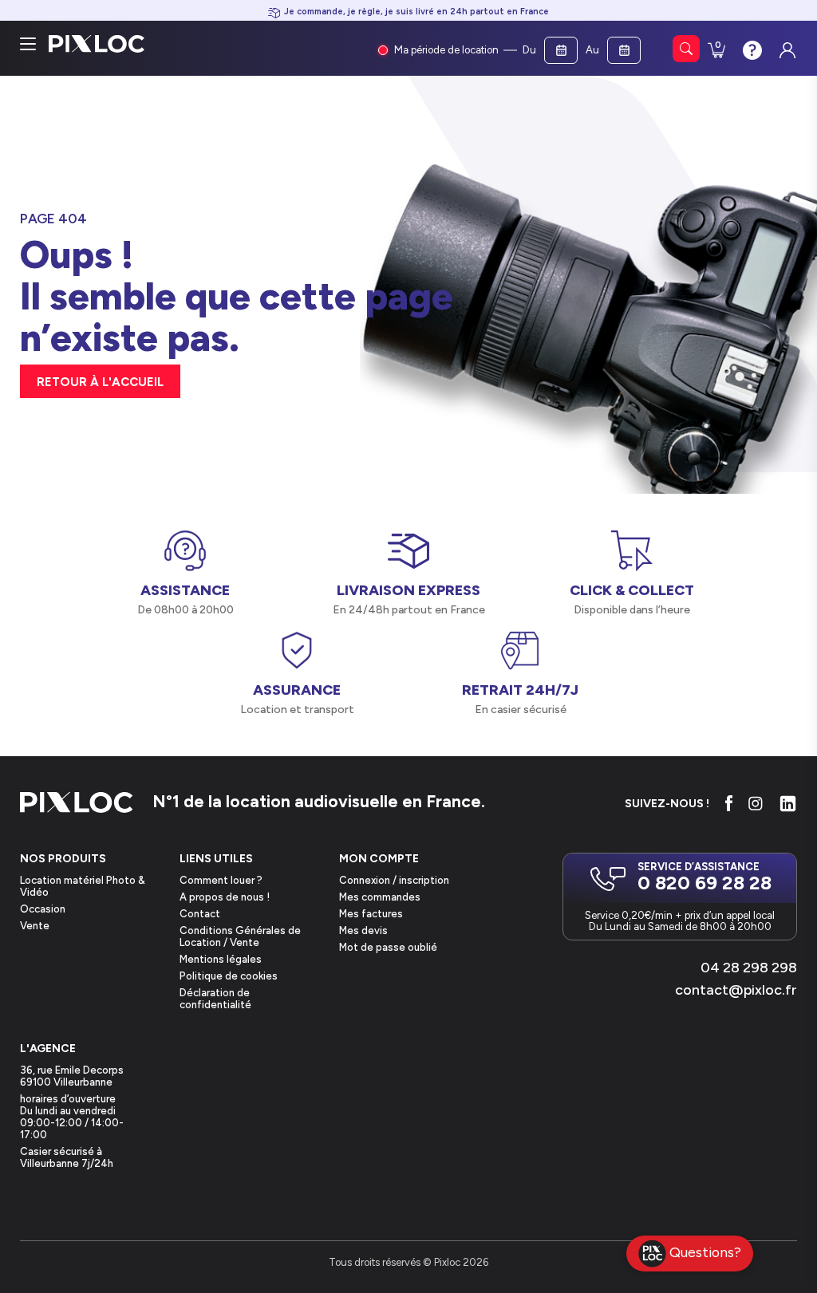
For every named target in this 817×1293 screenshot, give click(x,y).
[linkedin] (788, 803)
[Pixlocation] (96, 44)
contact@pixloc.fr (736, 990)
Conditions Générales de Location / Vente (240, 936)
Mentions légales (221, 959)
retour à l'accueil (100, 382)
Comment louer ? (221, 880)
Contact (200, 914)
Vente (34, 926)
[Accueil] (76, 803)
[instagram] (755, 803)
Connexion (786, 46)
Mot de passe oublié (388, 947)
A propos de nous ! (225, 897)
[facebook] (728, 803)
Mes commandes (379, 897)
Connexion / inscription (394, 880)
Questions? (705, 1252)
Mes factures (371, 914)
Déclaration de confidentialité (215, 999)
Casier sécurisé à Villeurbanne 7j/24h (66, 1157)
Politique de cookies (229, 976)
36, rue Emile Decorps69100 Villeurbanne (72, 1076)
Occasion (42, 909)
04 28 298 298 (749, 967)
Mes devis (363, 930)
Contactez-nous (751, 49)
